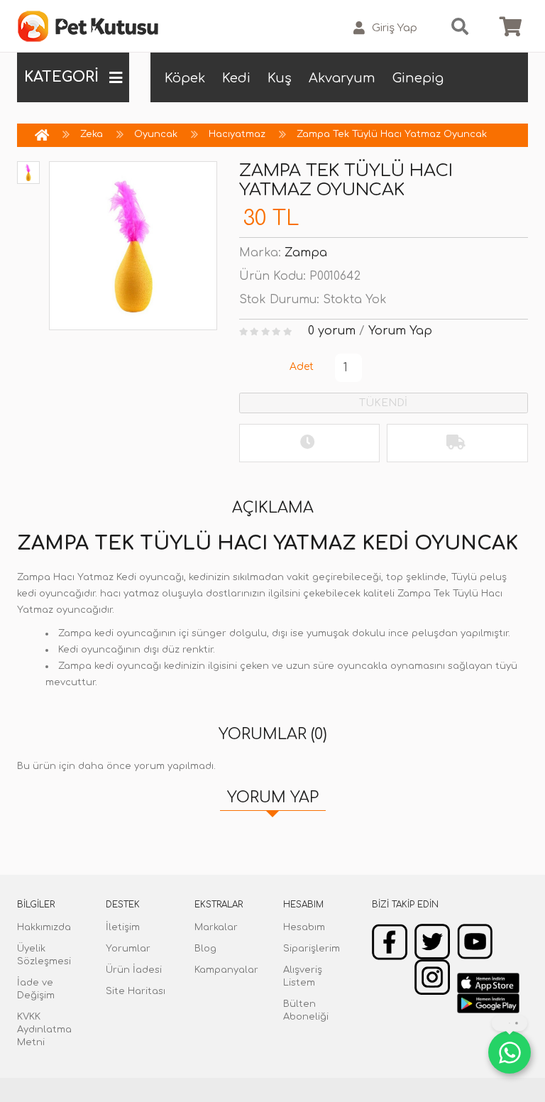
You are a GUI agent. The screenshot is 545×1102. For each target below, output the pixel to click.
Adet (302, 366)
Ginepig (418, 78)
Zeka (91, 134)
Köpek (185, 78)
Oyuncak (155, 134)
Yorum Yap (400, 330)
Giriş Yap (394, 28)
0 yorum (332, 330)
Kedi (236, 78)
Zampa (306, 252)
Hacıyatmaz (237, 134)
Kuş (280, 78)
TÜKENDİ (383, 403)
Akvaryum (342, 78)
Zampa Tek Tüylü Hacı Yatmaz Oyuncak (392, 134)
